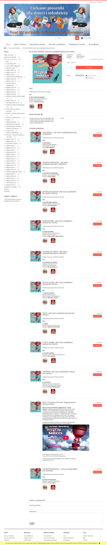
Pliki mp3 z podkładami (10, 59)
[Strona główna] (47, 19)
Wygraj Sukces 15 (11, 139)
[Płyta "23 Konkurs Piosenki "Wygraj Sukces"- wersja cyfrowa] (35, 407)
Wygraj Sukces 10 (11, 180)
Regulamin (6, 540)
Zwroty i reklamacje (9, 536)
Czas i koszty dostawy (49, 538)
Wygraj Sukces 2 (10, 145)
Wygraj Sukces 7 (10, 167)
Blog (84, 538)
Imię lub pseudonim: (35, 505)
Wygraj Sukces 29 (11, 87)
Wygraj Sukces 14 (11, 152)
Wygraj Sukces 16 (11, 156)
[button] (90, 75)
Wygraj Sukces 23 (11, 70)
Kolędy (8, 120)
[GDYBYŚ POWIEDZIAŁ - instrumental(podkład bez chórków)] (35, 473)
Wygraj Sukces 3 (10, 150)
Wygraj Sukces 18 (11, 165)
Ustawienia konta (28, 538)
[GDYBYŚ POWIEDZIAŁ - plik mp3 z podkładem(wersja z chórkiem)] (35, 167)
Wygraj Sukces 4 (10, 154)
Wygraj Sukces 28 (11, 79)
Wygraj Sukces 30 (11, 94)
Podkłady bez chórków (10, 187)
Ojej (7, 61)
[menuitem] (8, 44)
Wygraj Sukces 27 (11, 72)
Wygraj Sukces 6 (10, 163)
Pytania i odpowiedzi (9, 538)
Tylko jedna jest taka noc (13, 124)
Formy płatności (48, 536)
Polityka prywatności (68, 538)
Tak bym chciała (10, 68)
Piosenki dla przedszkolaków (14, 77)
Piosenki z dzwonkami (12, 132)
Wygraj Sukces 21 (11, 81)
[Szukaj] (77, 38)
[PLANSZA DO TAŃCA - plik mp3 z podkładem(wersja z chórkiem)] (35, 256)
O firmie (85, 540)
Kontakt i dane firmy (88, 536)
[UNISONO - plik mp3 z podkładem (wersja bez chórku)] (35, 376)
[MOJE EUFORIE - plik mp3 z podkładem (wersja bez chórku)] (35, 225)
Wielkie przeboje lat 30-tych (14, 172)
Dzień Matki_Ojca (11, 182)
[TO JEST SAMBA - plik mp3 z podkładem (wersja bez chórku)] (35, 347)
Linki (64, 536)
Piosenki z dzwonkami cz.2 (13, 117)
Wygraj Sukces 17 (11, 161)
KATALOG (51, 460)
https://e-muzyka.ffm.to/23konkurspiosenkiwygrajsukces (54, 455)
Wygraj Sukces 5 (10, 158)
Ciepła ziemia (10, 130)
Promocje (6, 191)
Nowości (6, 189)
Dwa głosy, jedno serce (12, 102)
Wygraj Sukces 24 (11, 92)
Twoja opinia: (33, 511)
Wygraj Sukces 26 (11, 122)
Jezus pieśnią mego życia (13, 66)
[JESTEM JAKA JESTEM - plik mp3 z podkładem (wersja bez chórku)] (35, 196)
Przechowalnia (27, 540)
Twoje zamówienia (28, 536)
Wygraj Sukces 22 (11, 89)
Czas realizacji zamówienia (50, 540)
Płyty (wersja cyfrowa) (10, 57)
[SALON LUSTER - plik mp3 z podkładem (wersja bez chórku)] (35, 287)
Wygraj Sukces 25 (11, 100)
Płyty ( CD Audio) (8, 55)
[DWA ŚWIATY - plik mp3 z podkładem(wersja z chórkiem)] (35, 137)
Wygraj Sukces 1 (10, 74)
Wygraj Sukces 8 (10, 174)
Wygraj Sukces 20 (11, 176)
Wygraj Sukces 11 (11, 185)
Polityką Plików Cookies (44, 543)
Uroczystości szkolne (12, 143)
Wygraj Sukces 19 (11, 169)
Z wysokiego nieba (11, 63)
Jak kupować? (66, 540)
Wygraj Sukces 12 (11, 141)
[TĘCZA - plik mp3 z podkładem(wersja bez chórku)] (35, 317)
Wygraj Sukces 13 (11, 148)
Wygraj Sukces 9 (10, 178)
